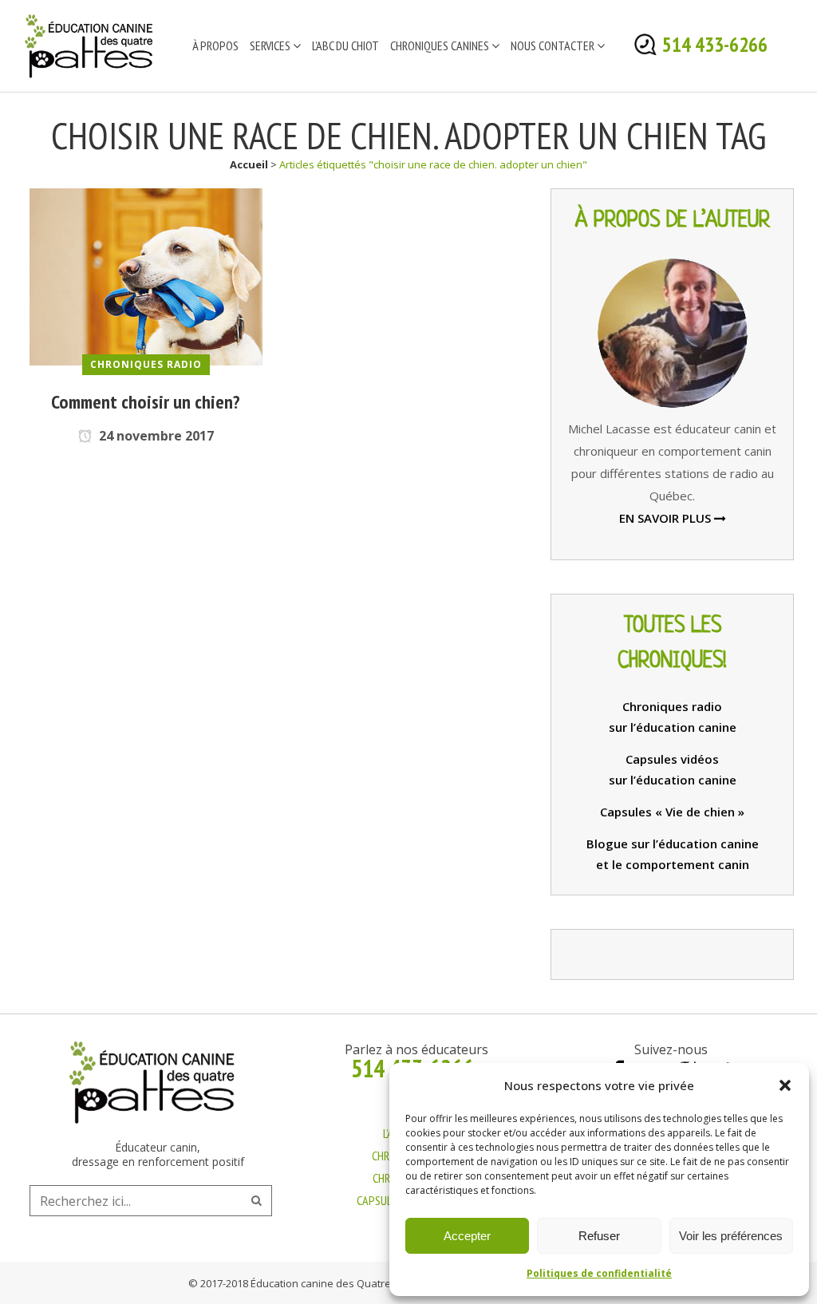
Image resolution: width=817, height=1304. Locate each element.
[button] (785, 1085)
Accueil (249, 164)
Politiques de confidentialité (599, 1273)
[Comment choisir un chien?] (146, 275)
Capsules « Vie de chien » (672, 812)
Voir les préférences (731, 1236)
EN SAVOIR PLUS (666, 518)
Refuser (599, 1236)
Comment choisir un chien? (145, 401)
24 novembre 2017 (155, 436)
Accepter (467, 1236)
